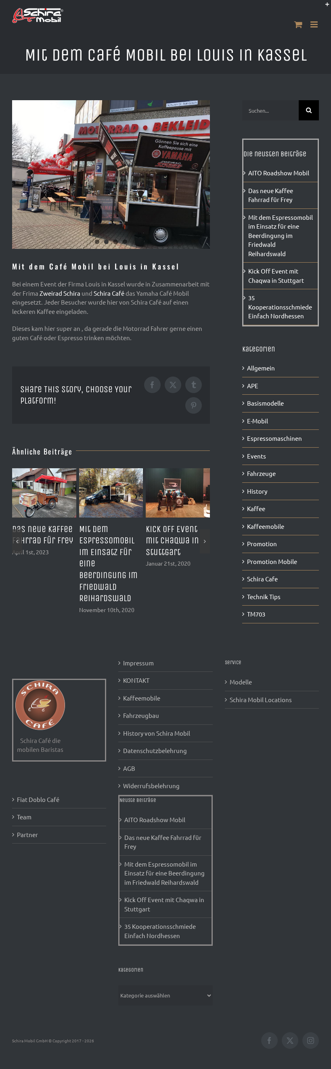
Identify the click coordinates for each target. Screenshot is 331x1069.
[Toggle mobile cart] (298, 24)
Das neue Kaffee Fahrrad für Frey (162, 841)
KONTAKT (136, 680)
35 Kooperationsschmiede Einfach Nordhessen (280, 307)
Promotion (262, 543)
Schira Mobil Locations (261, 699)
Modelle (241, 682)
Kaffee (256, 508)
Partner (27, 834)
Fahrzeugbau (141, 715)
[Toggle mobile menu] (314, 24)
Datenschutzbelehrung (155, 750)
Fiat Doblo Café (38, 799)
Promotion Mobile (272, 561)
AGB (129, 768)
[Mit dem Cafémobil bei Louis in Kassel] (111, 174)
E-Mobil (257, 421)
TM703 (256, 614)
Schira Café (109, 293)
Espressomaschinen (274, 438)
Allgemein (261, 368)
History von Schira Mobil (156, 733)
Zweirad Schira (60, 293)
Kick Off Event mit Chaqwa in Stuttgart (172, 541)
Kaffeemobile (265, 526)
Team (24, 817)
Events (256, 456)
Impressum (138, 663)
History (257, 491)
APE (252, 385)
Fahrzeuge (261, 473)
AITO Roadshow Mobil (278, 173)
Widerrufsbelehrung (151, 785)
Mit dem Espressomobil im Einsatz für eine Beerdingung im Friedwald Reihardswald (280, 235)
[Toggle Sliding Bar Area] (323, 7)
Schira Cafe (262, 579)
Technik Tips (264, 596)
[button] (17, 541)
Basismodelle (265, 403)
